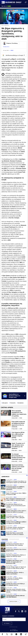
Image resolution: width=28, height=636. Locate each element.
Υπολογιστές (12, 402)
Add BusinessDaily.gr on (14, 55)
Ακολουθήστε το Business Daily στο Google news (14, 396)
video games (5, 402)
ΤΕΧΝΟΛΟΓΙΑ (6, 46)
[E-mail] (25, 634)
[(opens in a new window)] (2, 634)
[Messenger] (16, 634)
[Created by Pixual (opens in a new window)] (14, 630)
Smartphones (21, 402)
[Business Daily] (11, 2)
